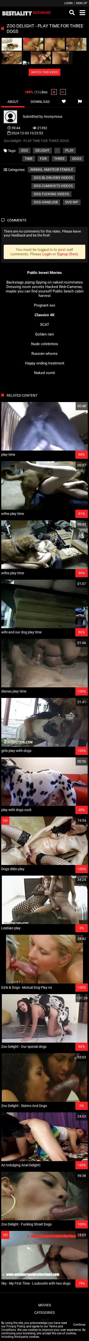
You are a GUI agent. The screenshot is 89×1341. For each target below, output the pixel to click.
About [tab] (13, 102)
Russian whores (44, 353)
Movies (44, 1305)
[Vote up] (54, 92)
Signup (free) (67, 254)
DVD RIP (71, 202)
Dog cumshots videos (53, 186)
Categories (44, 1313)
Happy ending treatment (44, 363)
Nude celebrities (44, 344)
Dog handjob (46, 202)
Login (68, 3)
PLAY (69, 150)
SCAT (44, 324)
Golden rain (44, 334)
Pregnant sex (44, 305)
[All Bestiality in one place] (26, 13)
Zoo (24, 150)
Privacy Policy (15, 1326)
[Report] (80, 101)
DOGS (76, 159)
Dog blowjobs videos (53, 178)
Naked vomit (44, 373)
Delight (42, 150)
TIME (29, 159)
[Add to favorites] (64, 101)
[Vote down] (63, 92)
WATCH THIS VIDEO (44, 72)
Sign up (81, 3)
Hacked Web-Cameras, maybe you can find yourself (44, 289)
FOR (43, 159)
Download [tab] (40, 102)
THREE (59, 159)
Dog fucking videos (51, 194)
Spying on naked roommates (59, 282)
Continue (79, 1324)
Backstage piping (20, 282)
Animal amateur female (51, 169)
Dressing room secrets (25, 287)
